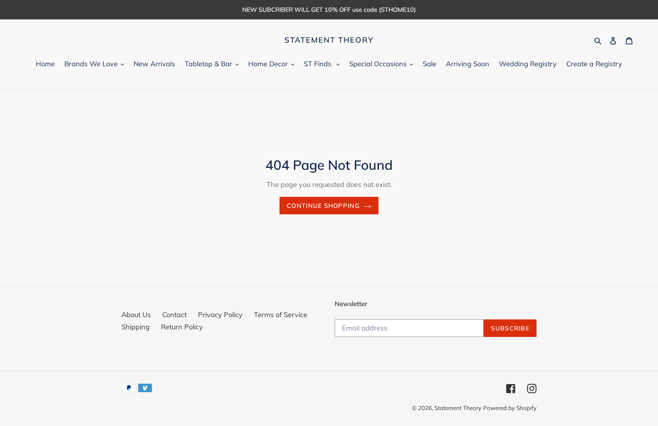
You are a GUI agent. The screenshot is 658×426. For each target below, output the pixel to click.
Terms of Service (280, 314)
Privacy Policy (220, 314)
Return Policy (182, 326)
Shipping (135, 326)
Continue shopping (323, 205)
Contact (174, 314)
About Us (136, 314)
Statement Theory (329, 40)
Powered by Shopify (510, 408)
